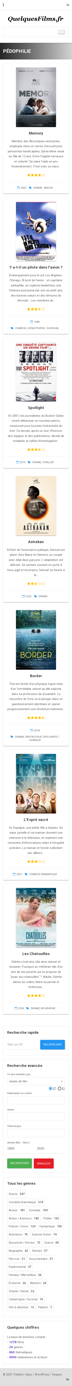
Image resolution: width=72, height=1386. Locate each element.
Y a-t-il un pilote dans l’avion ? (36, 267)
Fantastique (33, 736)
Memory (36, 133)
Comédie (20, 328)
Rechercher (52, 1044)
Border (36, 676)
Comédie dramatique (43, 874)
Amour (48, 187)
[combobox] (36, 1081)
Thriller (48, 462)
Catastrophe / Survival (43, 328)
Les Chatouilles (36, 953)
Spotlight (36, 407)
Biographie (48, 1008)
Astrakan (36, 541)
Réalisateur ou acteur (19, 1093)
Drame (37, 187)
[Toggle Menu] (61, 32)
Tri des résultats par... (19, 1074)
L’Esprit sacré (36, 819)
